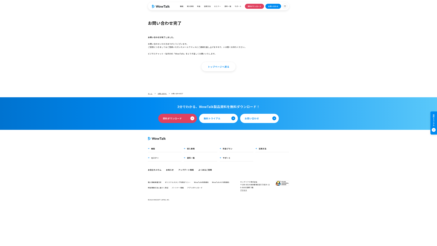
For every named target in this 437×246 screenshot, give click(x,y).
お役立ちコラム (154, 169)
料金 (199, 6)
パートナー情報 (178, 188)
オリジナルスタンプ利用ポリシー (178, 182)
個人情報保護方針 (155, 182)
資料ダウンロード (254, 6)
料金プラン (227, 148)
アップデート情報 (186, 169)
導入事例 (190, 6)
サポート (238, 6)
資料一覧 (227, 6)
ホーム (150, 94)
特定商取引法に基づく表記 (158, 188)
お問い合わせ (273, 6)
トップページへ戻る (218, 66)
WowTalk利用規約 (201, 182)
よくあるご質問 (205, 169)
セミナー (217, 6)
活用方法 (207, 6)
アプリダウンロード (195, 188)
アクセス (243, 190)
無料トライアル (434, 120)
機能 (181, 6)
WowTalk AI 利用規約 (220, 182)
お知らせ (170, 169)
